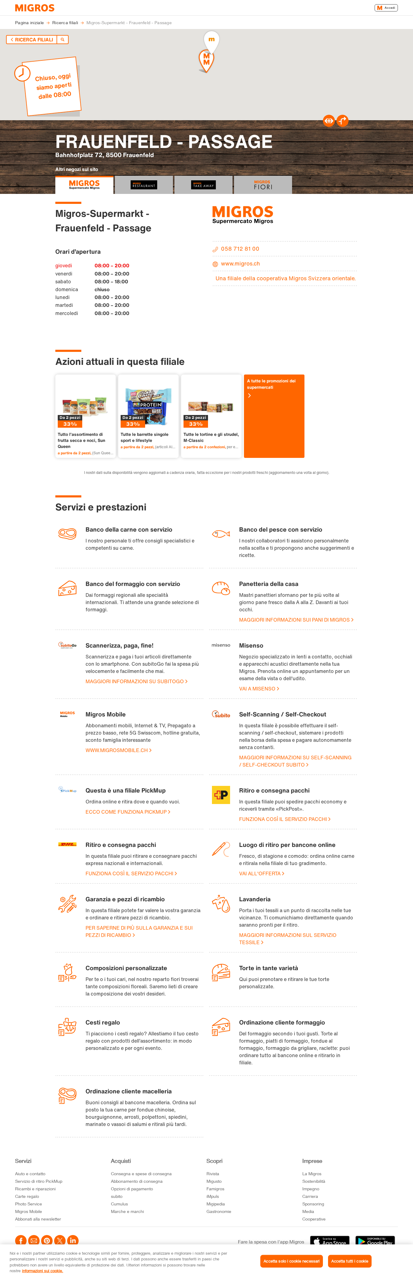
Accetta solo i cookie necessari (292, 1261)
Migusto (214, 1181)
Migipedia (216, 1203)
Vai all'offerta (260, 873)
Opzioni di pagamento (132, 1188)
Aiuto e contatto (30, 1173)
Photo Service (28, 1203)
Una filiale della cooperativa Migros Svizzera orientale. (286, 278)
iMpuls (213, 1196)
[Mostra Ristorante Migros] (144, 184)
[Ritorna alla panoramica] (63, 39)
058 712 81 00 (240, 249)
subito (116, 1196)
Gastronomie (219, 1211)
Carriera (310, 1196)
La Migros (311, 1173)
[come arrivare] (343, 125)
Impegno (310, 1188)
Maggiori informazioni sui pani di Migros (294, 619)
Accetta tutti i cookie (349, 1261)
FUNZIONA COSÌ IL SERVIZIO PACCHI (283, 819)
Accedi (390, 7)
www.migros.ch (240, 263)
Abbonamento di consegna (137, 1181)
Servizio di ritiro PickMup (38, 1181)
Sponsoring (313, 1203)
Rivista (213, 1173)
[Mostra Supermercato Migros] (84, 184)
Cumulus (119, 1203)
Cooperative (314, 1218)
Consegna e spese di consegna (141, 1173)
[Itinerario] (329, 125)
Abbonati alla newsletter (38, 1218)
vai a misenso (257, 688)
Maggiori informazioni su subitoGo (135, 681)
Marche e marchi (127, 1211)
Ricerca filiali (34, 39)
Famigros (215, 1188)
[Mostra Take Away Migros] (203, 184)
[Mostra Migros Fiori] (263, 184)
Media (308, 1211)
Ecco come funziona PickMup (126, 811)
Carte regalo (27, 1196)
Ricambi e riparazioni (35, 1188)
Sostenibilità (313, 1181)
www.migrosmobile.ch (117, 750)
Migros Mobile (28, 1211)
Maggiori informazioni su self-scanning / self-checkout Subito (295, 761)
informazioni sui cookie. (42, 1270)
